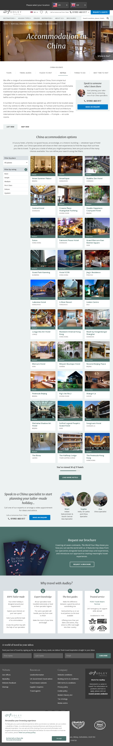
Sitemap (5, 687)
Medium (7, 181)
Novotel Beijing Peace (96, 364)
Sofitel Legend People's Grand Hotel (69, 424)
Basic (6, 174)
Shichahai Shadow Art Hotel (41, 424)
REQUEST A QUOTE (100, 12)
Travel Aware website (38, 683)
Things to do (79, 73)
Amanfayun (64, 178)
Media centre (63, 703)
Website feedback (9, 683)
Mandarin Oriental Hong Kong (70, 332)
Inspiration (46, 18)
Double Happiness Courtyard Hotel (94, 209)
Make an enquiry (93, 107)
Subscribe (103, 656)
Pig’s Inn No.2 (65, 393)
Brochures (71, 18)
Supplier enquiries (36, 687)
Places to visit (46, 73)
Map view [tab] (25, 127)
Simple (6, 177)
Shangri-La (91, 393)
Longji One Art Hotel (41, 331)
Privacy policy (63, 687)
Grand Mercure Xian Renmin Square (95, 241)
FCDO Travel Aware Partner (97, 603)
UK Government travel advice (41, 679)
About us (59, 18)
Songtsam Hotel (93, 423)
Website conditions (65, 675)
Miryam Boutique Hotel (69, 364)
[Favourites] (41, 12)
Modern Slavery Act (65, 695)
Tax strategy (63, 699)
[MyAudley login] (46, 12)
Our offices (6, 675)
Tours (8, 73)
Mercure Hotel (38, 364)
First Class (8, 185)
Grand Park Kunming (41, 272)
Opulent (7, 193)
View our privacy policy (27, 733)
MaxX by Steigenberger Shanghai (96, 332)
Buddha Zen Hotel (94, 178)
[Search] (108, 18)
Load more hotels (70, 477)
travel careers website (98, 693)
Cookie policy (62, 691)
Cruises (37, 18)
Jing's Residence (93, 272)
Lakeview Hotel (39, 302)
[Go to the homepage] (12, 12)
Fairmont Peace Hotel (69, 240)
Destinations (8, 18)
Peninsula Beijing (39, 393)
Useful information (37, 675)
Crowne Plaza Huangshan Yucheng (68, 209)
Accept (59, 738)
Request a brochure (82, 564)
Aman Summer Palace (41, 178)
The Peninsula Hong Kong (95, 456)
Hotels (63, 73)
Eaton (34, 240)
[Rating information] (25, 169)
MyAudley (6, 679)
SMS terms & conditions (67, 683)
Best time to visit (101, 73)
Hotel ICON (64, 272)
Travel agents (35, 691)
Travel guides (25, 73)
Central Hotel (38, 208)
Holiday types (24, 18)
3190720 (73, 740)
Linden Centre (92, 302)
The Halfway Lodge (68, 455)
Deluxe (7, 189)
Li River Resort (65, 302)
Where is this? (104, 56)
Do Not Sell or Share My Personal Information (14, 739)
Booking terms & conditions (68, 679)
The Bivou (36, 455)
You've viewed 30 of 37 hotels (70, 467)
